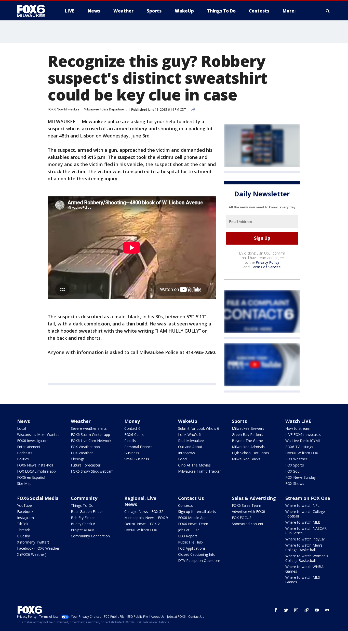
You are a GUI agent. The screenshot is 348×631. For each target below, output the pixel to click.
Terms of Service (265, 266)
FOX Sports (294, 465)
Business (131, 452)
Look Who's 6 (189, 434)
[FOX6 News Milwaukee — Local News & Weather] (34, 11)
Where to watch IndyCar (305, 539)
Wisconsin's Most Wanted (38, 434)
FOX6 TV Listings (299, 446)
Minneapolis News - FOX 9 (146, 517)
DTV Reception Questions (199, 560)
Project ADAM (83, 529)
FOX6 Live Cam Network (91, 440)
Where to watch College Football (305, 514)
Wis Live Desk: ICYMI (302, 440)
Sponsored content (247, 523)
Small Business (136, 459)
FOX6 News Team (193, 523)
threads (306, 610)
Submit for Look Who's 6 (198, 428)
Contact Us (191, 498)
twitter (286, 610)
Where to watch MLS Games (302, 579)
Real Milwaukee (191, 440)
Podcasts (24, 452)
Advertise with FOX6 (248, 511)
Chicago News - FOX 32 (143, 511)
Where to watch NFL (302, 505)
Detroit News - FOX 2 (142, 523)
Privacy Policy (267, 262)
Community (84, 498)
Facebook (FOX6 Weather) (39, 548)
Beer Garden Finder (87, 511)
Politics (23, 459)
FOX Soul (292, 471)
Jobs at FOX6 (188, 529)
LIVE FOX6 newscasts (303, 434)
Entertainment (29, 446)
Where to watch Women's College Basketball (306, 558)
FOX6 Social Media (38, 498)
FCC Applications (192, 548)
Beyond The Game (247, 440)
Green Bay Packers (247, 434)
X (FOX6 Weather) (31, 554)
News (23, 421)
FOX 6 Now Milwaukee (63, 109)
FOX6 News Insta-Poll (35, 465)
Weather (81, 421)
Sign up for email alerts (197, 511)
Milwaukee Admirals (248, 446)
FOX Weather (82, 452)
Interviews (186, 452)
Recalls (130, 440)
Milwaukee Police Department (105, 109)
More (288, 11)
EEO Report (187, 536)
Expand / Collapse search (328, 11)
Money (132, 421)
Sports (239, 421)
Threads (24, 529)
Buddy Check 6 (83, 523)
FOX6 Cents (134, 434)
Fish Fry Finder (83, 517)
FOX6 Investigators (32, 440)
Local (21, 428)
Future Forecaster (85, 465)
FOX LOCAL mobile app (36, 471)
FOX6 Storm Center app (90, 434)
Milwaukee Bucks (246, 459)
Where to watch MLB (302, 522)
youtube (317, 610)
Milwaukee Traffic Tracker (199, 471)
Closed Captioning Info (197, 554)
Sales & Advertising (254, 498)
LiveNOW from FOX (301, 452)
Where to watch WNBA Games (304, 569)
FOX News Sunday (300, 477)
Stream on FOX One (307, 498)
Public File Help (190, 542)
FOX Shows (294, 483)
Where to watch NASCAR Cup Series (306, 530)
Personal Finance (138, 446)
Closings (78, 459)
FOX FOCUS (241, 517)
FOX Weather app (85, 446)
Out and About (190, 446)
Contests (185, 505)
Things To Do (82, 505)
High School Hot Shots (250, 452)
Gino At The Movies (194, 465)
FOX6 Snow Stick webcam (92, 471)
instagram (296, 610)
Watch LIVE (298, 421)
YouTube (24, 505)
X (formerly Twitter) (33, 542)
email (327, 610)
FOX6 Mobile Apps (193, 517)
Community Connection (90, 536)
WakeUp (187, 421)
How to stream (297, 428)
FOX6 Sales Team (246, 505)
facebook (276, 610)
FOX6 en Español (31, 477)
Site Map (24, 483)
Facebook (25, 511)
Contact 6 (132, 428)
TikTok (22, 523)
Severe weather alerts (89, 428)
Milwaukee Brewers (248, 428)
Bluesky (23, 536)
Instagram (25, 517)
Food (182, 459)
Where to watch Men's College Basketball (304, 547)
